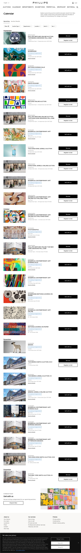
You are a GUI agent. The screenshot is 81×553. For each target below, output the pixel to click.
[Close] (78, 542)
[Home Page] (40, 3)
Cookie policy (56, 521)
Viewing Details (31, 58)
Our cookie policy (20, 550)
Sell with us (68, 54)
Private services (32, 523)
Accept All (60, 547)
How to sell (31, 521)
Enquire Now (13, 503)
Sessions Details (31, 236)
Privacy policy (57, 519)
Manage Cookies (60, 539)
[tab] (6, 21)
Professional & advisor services (36, 525)
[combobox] (6, 3)
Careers (6, 526)
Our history (7, 519)
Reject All (60, 543)
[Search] (77, 7)
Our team (6, 521)
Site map (6, 528)
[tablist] (40, 21)
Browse (68, 36)
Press (5, 525)
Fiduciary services (33, 526)
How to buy (31, 519)
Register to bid (68, 40)
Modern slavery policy (59, 523)
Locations (6, 523)
